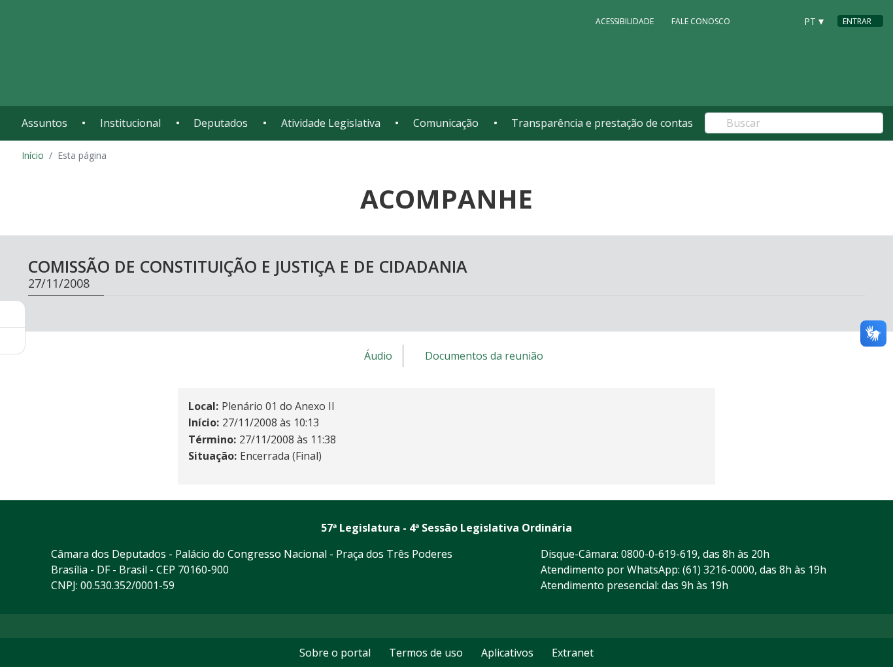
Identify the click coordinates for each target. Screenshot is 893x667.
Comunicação (446, 123)
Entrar (857, 21)
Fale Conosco (700, 21)
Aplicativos (507, 652)
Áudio (378, 356)
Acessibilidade (625, 21)
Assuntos (44, 123)
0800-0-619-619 (659, 554)
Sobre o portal (335, 652)
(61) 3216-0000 (718, 569)
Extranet (573, 652)
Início (33, 155)
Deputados (221, 123)
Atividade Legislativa (330, 123)
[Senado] (781, 20)
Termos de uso (426, 652)
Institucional (130, 123)
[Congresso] (756, 20)
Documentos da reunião (484, 356)
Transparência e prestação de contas (602, 123)
